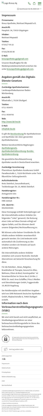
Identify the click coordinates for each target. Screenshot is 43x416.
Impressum (6, 363)
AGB (3, 381)
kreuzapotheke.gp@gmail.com (15, 58)
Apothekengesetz (9, 148)
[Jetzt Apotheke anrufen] (29, 4)
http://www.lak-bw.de (11, 121)
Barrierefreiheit (7, 385)
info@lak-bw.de (8, 128)
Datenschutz (6, 368)
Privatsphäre (6, 372)
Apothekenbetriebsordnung (14, 151)
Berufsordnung (17, 133)
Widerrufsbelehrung (8, 377)
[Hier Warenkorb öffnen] (34, 4)
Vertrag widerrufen (16, 349)
